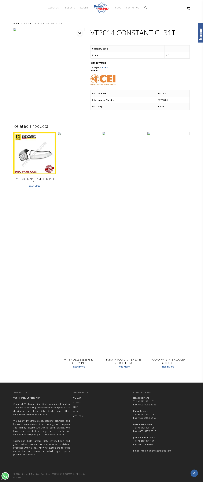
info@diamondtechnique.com (156, 450)
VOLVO (27, 23)
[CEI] (103, 81)
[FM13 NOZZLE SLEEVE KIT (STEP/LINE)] (79, 243)
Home (16, 23)
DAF (75, 406)
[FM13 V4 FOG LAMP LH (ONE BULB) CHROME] (124, 243)
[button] (145, 7)
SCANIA (77, 402)
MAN (75, 411)
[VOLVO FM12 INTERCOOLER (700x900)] (168, 243)
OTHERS (78, 416)
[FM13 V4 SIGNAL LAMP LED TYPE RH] (34, 153)
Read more (34, 186)
